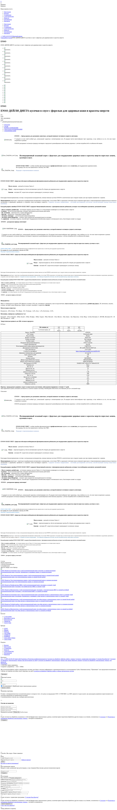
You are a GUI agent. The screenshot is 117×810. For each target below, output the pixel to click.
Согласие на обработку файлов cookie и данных (61, 659)
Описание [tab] (7, 124)
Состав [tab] (6, 126)
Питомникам (8, 19)
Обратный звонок (17, 36)
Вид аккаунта (5, 777)
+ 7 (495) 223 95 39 (6, 36)
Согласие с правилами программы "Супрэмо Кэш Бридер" (92, 659)
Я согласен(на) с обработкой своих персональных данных (19, 686)
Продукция (7, 12)
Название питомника (7, 783)
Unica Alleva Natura (9, 638)
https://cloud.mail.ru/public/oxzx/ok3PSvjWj (88, 351)
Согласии (102, 717)
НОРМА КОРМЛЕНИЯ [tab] (11, 127)
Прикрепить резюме (7, 712)
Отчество (3, 785)
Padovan (6, 631)
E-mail (2, 758)
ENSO (6, 628)
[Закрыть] (1, 676)
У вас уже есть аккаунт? (8, 805)
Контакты (7, 21)
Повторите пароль (6, 794)
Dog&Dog (7, 636)
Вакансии (7, 654)
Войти (2, 761)
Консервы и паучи (9, 618)
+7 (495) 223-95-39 (7, 659)
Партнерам (4, 663)
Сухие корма (8, 616)
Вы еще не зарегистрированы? (10, 763)
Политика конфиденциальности (37, 659)
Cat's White (7, 633)
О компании (7, 15)
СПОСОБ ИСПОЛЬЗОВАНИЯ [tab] (13, 129)
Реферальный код (6, 779)
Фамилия (3, 781)
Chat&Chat (7, 634)
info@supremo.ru (21, 659)
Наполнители (8, 619)
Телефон (3, 788)
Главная (3, 37)
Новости (6, 18)
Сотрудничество (9, 16)
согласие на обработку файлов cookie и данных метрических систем (54, 671)
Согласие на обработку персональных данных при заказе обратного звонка (60, 660)
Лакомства (7, 621)
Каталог (6, 13)
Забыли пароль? (26, 760)
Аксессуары (7, 622)
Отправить (4, 773)
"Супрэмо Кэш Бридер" (32, 797)
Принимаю (4, 674)
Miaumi (6, 630)
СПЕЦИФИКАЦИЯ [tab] (10, 131)
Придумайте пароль (6, 792)
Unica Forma (7, 639)
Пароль (3, 760)
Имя (2, 786)
